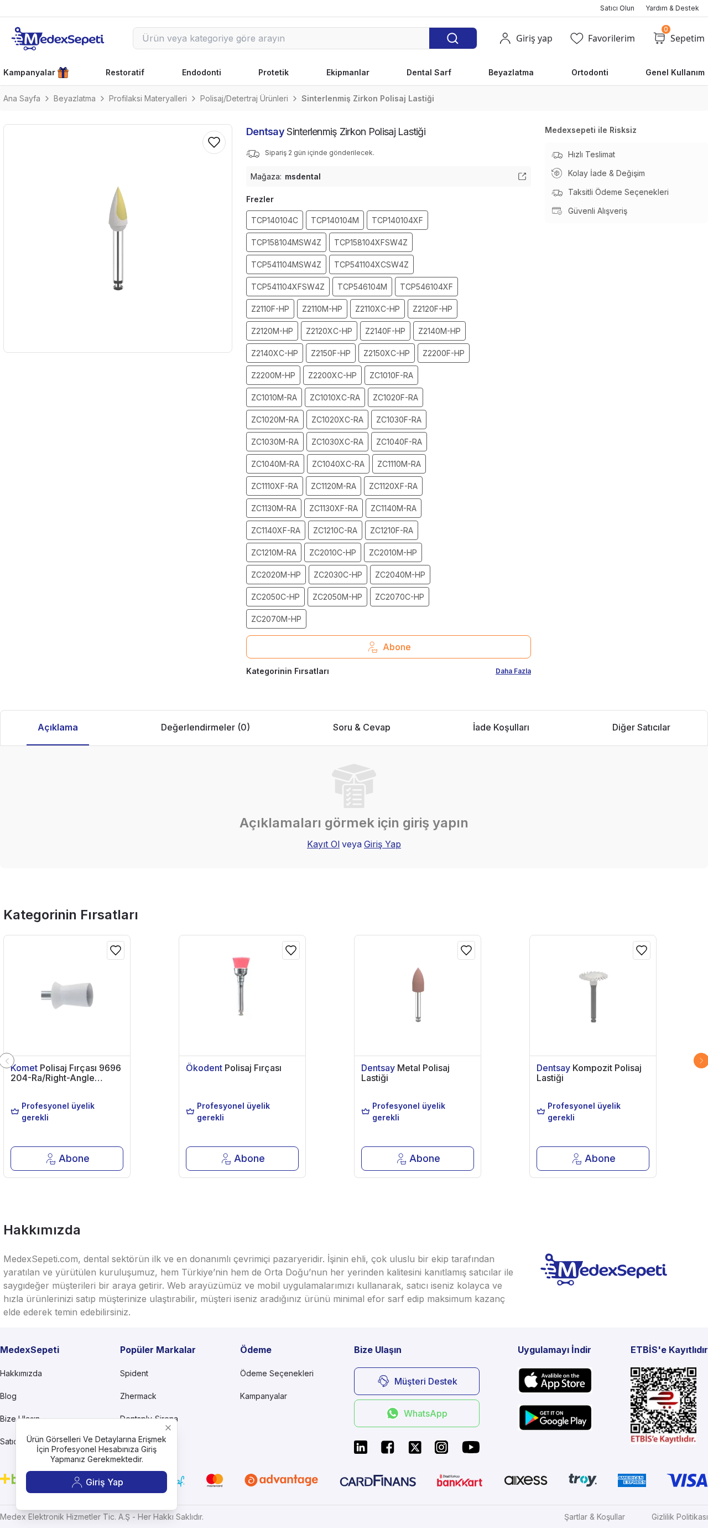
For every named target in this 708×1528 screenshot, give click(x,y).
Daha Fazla (513, 671)
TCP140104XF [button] (397, 220)
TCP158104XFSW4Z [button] (371, 242)
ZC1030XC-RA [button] (337, 441)
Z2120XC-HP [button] (329, 331)
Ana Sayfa (21, 98)
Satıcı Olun (617, 8)
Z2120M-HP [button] (272, 331)
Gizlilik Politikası (680, 1516)
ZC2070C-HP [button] (399, 596)
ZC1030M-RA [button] (275, 441)
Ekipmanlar (347, 72)
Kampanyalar (29, 72)
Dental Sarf (429, 72)
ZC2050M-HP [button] (337, 596)
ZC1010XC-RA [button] (335, 397)
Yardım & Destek (672, 8)
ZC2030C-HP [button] (338, 574)
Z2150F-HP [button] (331, 353)
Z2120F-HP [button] (432, 308)
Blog (8, 1396)
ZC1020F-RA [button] (395, 397)
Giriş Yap (382, 844)
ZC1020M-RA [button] (275, 419)
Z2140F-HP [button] (385, 331)
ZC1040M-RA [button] (275, 464)
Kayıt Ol (323, 844)
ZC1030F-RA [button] (398, 419)
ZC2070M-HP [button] (276, 619)
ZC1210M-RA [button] (273, 552)
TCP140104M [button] (335, 220)
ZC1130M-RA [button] (273, 508)
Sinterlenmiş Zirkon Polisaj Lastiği (367, 98)
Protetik (273, 72)
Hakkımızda (21, 1373)
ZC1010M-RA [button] (274, 397)
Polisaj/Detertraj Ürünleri (244, 98)
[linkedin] (360, 1447)
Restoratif (125, 72)
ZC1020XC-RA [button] (337, 419)
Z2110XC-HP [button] (377, 308)
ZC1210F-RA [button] (391, 530)
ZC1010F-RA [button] (391, 375)
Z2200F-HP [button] (444, 353)
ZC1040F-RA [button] (399, 441)
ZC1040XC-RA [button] (338, 464)
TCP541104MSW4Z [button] (286, 264)
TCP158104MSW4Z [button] (286, 242)
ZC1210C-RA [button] (335, 530)
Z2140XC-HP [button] (274, 353)
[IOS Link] (555, 1380)
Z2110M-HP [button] (322, 308)
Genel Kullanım (675, 72)
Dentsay (265, 131)
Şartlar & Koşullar (594, 1516)
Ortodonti (589, 72)
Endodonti (201, 72)
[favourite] (115, 950)
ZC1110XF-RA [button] (274, 486)
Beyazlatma (511, 72)
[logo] (57, 38)
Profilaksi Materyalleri (148, 98)
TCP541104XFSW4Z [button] (288, 286)
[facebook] (387, 1447)
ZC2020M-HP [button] (276, 574)
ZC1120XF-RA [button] (393, 486)
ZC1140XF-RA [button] (275, 530)
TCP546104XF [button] (426, 286)
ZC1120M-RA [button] (333, 486)
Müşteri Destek (425, 1381)
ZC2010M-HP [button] (393, 552)
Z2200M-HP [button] (273, 375)
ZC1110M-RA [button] (399, 464)
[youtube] (471, 1447)
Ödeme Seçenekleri (277, 1373)
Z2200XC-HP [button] (332, 375)
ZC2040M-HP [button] (400, 574)
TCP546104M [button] (362, 286)
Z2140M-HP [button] (439, 331)
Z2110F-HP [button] (270, 308)
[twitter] (414, 1447)
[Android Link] (555, 1417)
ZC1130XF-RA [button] (333, 508)
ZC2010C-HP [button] (332, 552)
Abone (397, 646)
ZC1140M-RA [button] (394, 508)
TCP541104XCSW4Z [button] (371, 264)
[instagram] (441, 1447)
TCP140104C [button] (274, 220)
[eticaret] (669, 1405)
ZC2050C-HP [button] (275, 596)
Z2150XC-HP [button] (386, 353)
